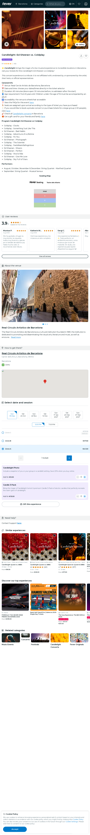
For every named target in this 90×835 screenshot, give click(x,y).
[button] (45, 432)
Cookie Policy (78, 819)
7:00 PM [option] (52, 425)
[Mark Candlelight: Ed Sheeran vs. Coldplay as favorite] (86, 56)
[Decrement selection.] (20, 458)
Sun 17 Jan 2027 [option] (56, 415)
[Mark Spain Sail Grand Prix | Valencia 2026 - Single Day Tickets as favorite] (54, 585)
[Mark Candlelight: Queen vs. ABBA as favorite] (26, 535)
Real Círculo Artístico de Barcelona (22, 353)
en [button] (73, 4)
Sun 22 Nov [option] (34, 415)
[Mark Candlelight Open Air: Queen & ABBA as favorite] (82, 535)
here (32, 102)
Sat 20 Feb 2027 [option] (67, 415)
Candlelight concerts (22, 114)
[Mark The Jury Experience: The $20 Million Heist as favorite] (82, 585)
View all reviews (45, 256)
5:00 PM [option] (38, 425)
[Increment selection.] (69, 458)
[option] (45, 432)
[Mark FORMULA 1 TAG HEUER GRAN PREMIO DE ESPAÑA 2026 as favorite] (26, 585)
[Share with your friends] (81, 56)
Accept (15, 829)
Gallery (81, 45)
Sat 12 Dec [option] (45, 415)
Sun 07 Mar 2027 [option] (78, 415)
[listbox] (45, 415)
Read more (16, 337)
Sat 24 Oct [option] (23, 415)
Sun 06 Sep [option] (12, 415)
